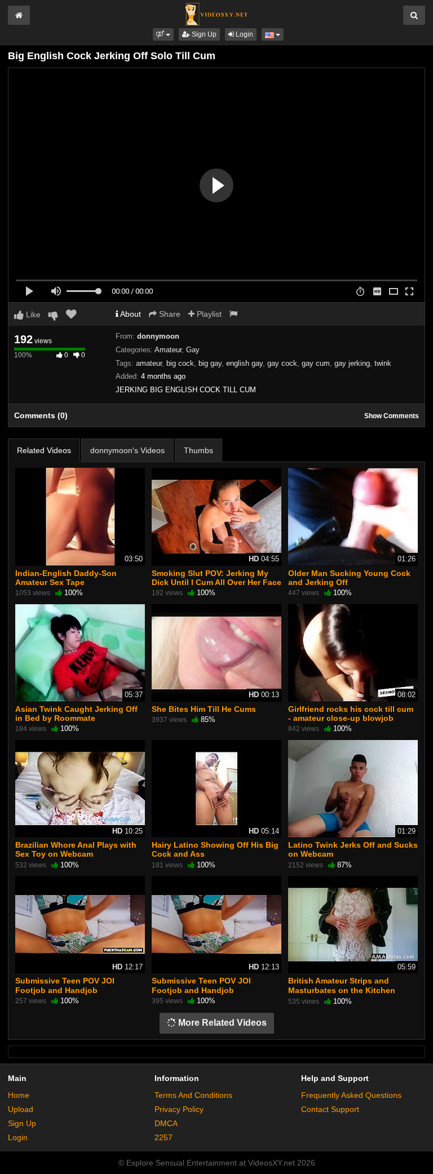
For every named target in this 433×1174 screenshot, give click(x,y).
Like (32, 314)
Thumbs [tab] (198, 450)
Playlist (208, 313)
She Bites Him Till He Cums (204, 709)
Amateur (168, 349)
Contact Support (330, 1109)
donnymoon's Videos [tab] (127, 450)
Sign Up (203, 34)
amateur (149, 363)
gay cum (316, 363)
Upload (20, 1109)
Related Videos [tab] (44, 450)
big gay (210, 363)
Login (243, 34)
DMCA (166, 1123)
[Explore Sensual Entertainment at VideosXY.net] (216, 13)
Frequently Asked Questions (351, 1095)
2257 (163, 1137)
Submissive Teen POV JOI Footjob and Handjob (64, 985)
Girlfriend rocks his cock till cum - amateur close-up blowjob (350, 714)
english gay (244, 363)
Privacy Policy (179, 1109)
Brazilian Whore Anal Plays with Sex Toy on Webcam (75, 849)
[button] (163, 34)
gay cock (282, 363)
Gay (193, 349)
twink (382, 363)
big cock (180, 363)
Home (18, 1095)
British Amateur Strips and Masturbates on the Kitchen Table (341, 989)
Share (168, 313)
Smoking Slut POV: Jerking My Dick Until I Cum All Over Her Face (216, 578)
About (129, 313)
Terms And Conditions (193, 1095)
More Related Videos (221, 1022)
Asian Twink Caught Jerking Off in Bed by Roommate (76, 714)
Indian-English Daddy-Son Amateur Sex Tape (66, 578)
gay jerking (352, 363)
